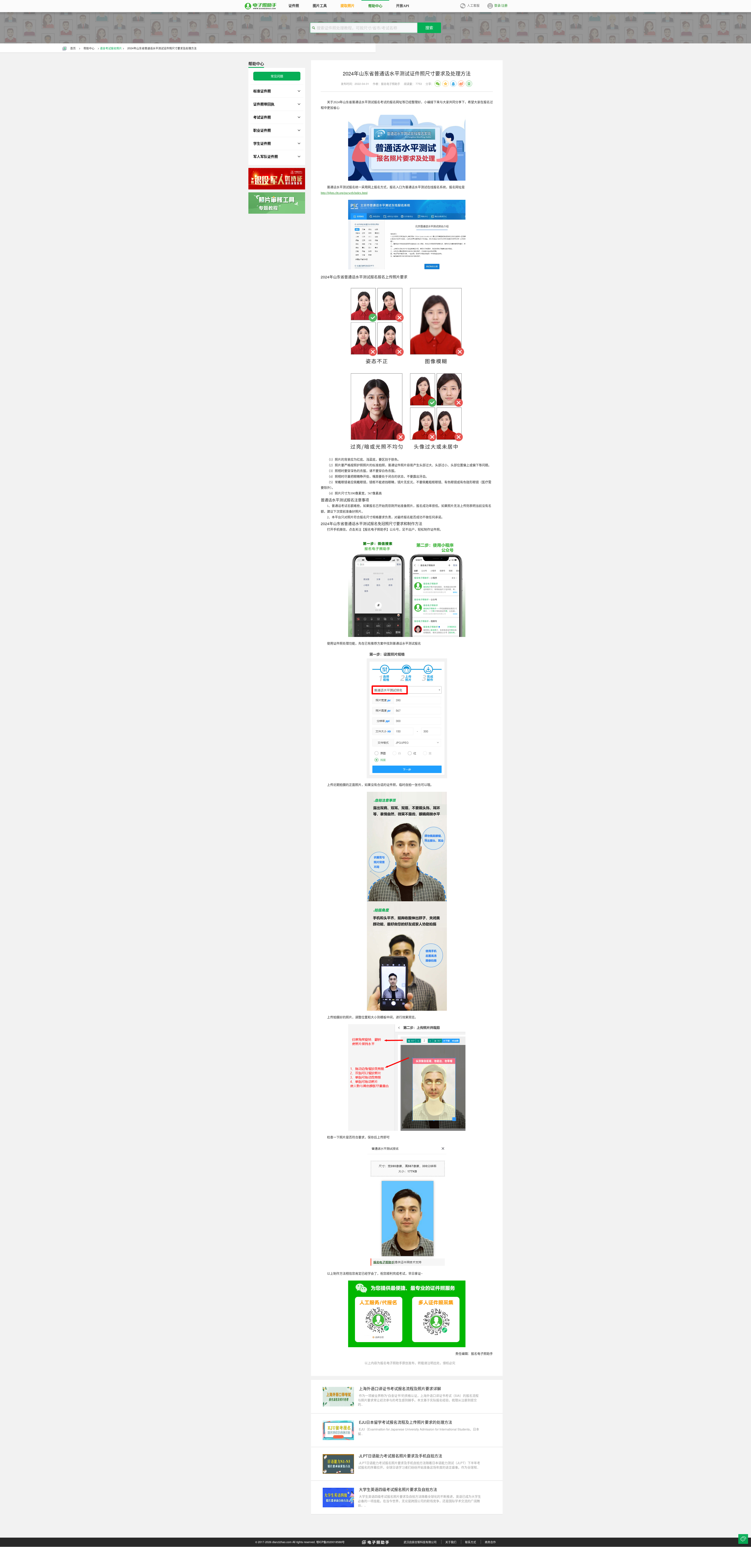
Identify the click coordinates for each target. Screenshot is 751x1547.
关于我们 (450, 1542)
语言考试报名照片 (111, 48)
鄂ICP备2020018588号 (330, 1542)
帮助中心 (89, 48)
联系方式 (470, 1542)
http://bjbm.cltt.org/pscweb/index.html (344, 193)
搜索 (429, 27)
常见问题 (277, 76)
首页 (73, 48)
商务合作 (490, 1542)
